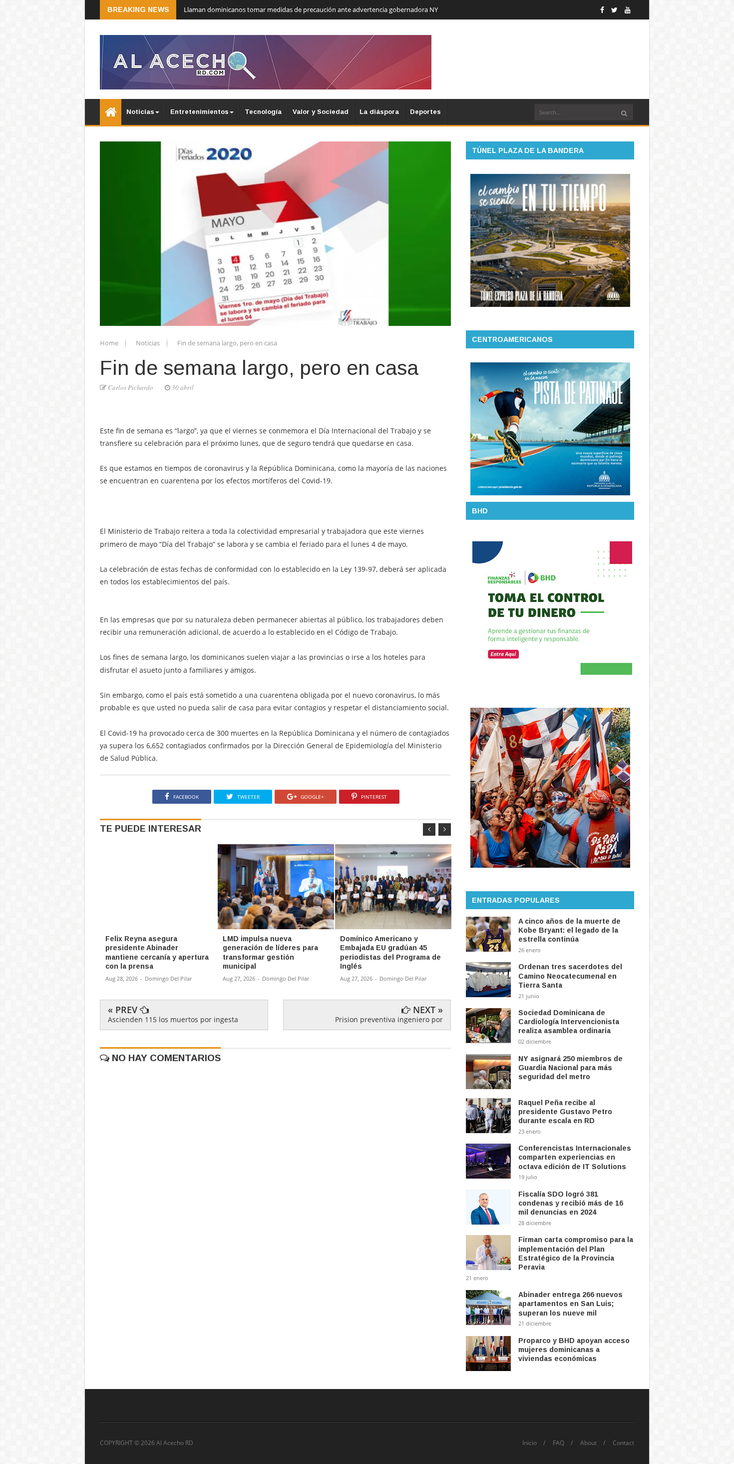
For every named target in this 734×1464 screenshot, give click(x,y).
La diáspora (379, 111)
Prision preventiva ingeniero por (389, 1019)
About (588, 1443)
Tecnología (263, 111)
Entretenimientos (199, 111)
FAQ (558, 1443)
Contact (623, 1443)
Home (110, 342)
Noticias (140, 111)
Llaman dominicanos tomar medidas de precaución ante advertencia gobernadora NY (311, 9)
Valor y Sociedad (321, 111)
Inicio (529, 1443)
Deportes (425, 111)
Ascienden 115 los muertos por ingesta (173, 1019)
